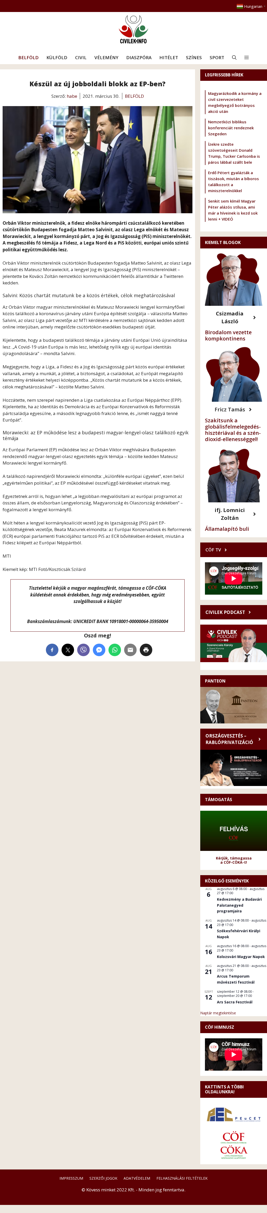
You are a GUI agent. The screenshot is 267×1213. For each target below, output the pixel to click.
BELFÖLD (28, 57)
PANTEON (215, 681)
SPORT (217, 57)
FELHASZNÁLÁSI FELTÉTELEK (182, 1178)
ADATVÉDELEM (137, 1178)
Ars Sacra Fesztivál (234, 1001)
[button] (234, 57)
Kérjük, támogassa (234, 858)
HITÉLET (168, 57)
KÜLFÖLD (56, 57)
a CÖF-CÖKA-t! (233, 862)
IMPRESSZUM (71, 1178)
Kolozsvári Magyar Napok (241, 956)
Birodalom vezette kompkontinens (228, 335)
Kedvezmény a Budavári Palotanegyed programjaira (239, 905)
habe (72, 96)
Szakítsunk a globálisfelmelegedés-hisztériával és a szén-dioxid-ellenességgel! (233, 430)
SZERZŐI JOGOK (103, 1178)
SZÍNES (194, 57)
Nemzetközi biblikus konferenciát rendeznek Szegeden (231, 127)
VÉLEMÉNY (106, 57)
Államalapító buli (227, 528)
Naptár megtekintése (218, 1012)
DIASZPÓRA (138, 57)
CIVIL (81, 57)
